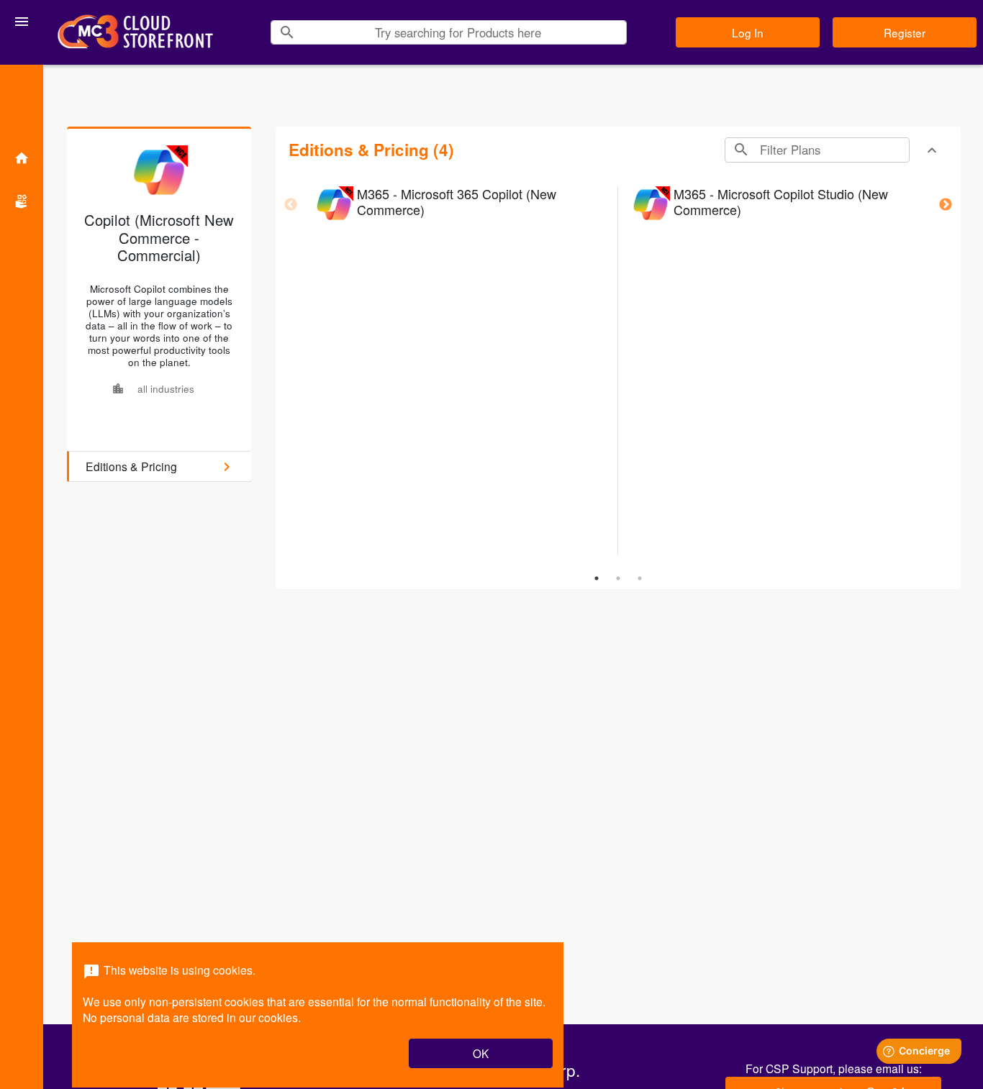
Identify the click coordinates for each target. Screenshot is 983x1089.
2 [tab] (618, 578)
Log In (748, 32)
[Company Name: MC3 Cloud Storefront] (135, 32)
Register (904, 32)
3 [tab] (640, 578)
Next (945, 205)
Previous (291, 205)
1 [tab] (596, 578)
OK (481, 1053)
